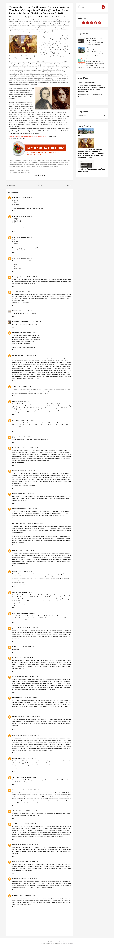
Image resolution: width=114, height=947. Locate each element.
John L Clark (15, 823)
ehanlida (14, 592)
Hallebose (15, 647)
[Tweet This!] (40, 175)
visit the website (52, 136)
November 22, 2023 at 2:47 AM (32, 321)
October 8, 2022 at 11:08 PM (24, 216)
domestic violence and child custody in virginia (34, 557)
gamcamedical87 (17, 628)
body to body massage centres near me (37, 439)
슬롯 (13, 267)
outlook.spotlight (17, 321)
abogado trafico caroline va (19, 603)
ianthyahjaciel (16, 277)
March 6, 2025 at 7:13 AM (25, 592)
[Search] (103, 7)
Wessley (14, 493)
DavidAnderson (17, 878)
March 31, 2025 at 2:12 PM (26, 647)
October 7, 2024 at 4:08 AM (27, 420)
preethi (14, 291)
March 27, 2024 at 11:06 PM (28, 355)
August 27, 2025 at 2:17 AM (29, 758)
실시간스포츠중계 (17, 221)
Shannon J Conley (17, 790)
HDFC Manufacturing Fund (22, 615)
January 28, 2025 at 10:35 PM (25, 550)
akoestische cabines (25, 780)
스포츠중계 (15, 219)
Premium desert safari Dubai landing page (38, 679)
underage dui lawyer (18, 462)
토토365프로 (15, 204)
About (87, 47)
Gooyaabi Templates (67, 943)
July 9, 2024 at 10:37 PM (22, 401)
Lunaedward (16, 508)
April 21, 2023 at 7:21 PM (24, 291)
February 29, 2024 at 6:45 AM (28, 332)
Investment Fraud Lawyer (19, 584)
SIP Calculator (26, 660)
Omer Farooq (16, 777)
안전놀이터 (15, 242)
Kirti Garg (15, 657)
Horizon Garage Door (18, 523)
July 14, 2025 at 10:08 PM (30, 697)
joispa (14, 437)
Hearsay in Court (22, 500)
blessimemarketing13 (18, 716)
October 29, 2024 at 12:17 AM (26, 470)
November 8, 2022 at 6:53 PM (29, 277)
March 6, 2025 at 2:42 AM (25, 571)
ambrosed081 (16, 355)
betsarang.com (16, 310)
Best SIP (63, 618)
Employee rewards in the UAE (20, 881)
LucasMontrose (17, 844)
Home (40, 185)
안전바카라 (27, 279)
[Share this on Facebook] (38, 175)
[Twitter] (83, 22)
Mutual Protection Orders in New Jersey (23, 347)
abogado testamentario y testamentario (23, 605)
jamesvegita (16, 332)
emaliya (14, 550)
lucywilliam (15, 420)
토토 (13, 223)
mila (13, 401)
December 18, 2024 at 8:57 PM (34, 523)
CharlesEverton (17, 861)
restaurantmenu (17, 735)
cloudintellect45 (17, 697)
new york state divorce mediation (21, 343)
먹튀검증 (14, 202)
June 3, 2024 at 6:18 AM (24, 386)
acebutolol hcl (23, 898)
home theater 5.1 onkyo (19, 847)
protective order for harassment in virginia (52, 515)
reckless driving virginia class (20, 483)
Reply (13, 210)
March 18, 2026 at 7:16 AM (28, 895)
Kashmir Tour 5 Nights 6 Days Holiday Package (58, 792)
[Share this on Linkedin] (45, 175)
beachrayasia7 (16, 758)
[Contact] (99, 22)
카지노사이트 (34, 324)
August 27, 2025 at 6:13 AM (28, 777)
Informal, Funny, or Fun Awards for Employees (31, 864)
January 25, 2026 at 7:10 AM (28, 823)
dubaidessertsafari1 (18, 676)
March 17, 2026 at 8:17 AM (29, 878)
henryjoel (15, 470)
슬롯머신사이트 (16, 268)
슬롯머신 (14, 264)
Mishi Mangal (16, 613)
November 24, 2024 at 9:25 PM (28, 508)
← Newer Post (11, 185)
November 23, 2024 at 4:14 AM (26, 493)
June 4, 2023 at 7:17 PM (28, 310)
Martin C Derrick (17, 447)
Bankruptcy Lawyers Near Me (20, 302)
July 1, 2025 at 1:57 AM (31, 676)
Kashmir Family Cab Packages (44, 813)
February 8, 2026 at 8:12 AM (30, 861)
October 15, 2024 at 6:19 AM (31, 447)
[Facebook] (87, 22)
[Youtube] (95, 22)
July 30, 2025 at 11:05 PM (33, 716)
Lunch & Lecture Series (49, 17)
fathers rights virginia (57, 408)
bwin (13, 197)
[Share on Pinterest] (43, 175)
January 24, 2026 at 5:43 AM (29, 811)
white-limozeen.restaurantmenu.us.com (38, 748)
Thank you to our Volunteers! (94, 59)
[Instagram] (91, 22)
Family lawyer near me (42, 393)
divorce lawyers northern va (32, 378)
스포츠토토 (15, 244)
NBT (52, 943)
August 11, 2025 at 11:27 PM (31, 735)
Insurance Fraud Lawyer (19, 582)
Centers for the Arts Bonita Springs (62, 942)
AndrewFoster (16, 895)
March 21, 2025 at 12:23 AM (28, 613)
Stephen (14, 386)
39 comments (61, 17)
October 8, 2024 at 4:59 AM (24, 437)
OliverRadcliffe (16, 811)
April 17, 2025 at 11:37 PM (26, 657)
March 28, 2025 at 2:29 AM (30, 628)
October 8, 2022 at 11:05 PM (24, 197)
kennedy (14, 571)
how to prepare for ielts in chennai (53, 836)
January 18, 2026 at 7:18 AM (31, 790)
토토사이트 (15, 200)
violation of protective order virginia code (23, 485)
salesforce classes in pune (62, 706)
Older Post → (69, 185)
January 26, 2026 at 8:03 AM (30, 844)
